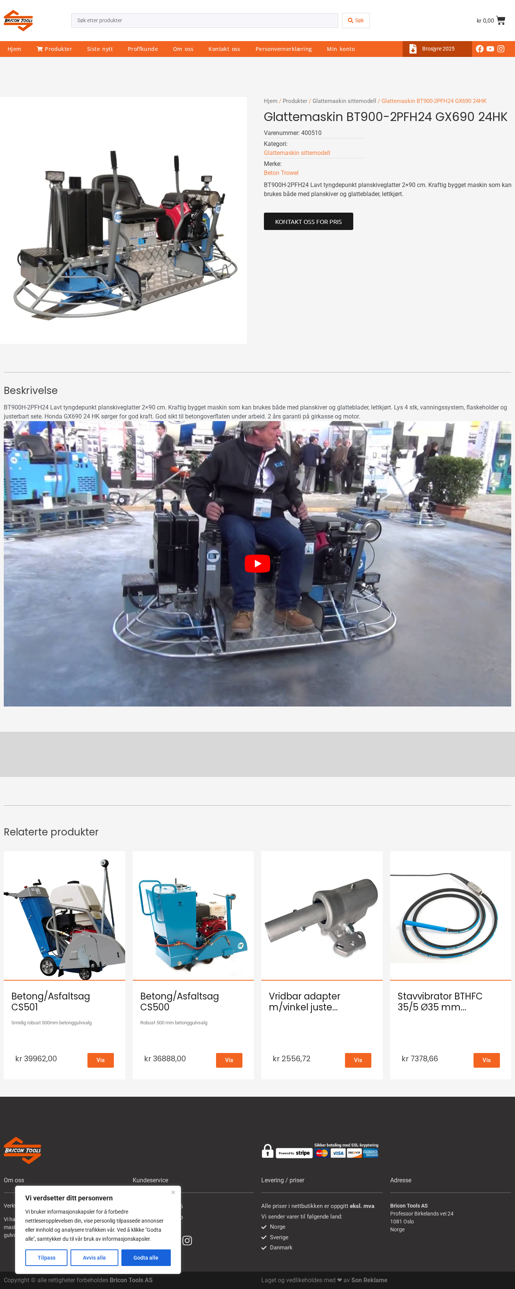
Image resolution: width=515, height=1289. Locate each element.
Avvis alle (94, 1258)
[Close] (173, 1192)
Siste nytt (100, 48)
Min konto (341, 48)
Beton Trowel (281, 172)
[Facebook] (480, 49)
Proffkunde (143, 48)
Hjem (14, 48)
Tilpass (46, 1258)
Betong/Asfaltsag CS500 (179, 1001)
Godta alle (145, 1258)
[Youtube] (490, 49)
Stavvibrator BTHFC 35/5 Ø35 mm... (440, 1001)
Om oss (183, 48)
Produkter (57, 48)
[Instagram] (501, 49)
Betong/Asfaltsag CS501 (50, 1001)
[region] (98, 1230)
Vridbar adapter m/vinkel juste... (304, 1001)
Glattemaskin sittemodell (344, 101)
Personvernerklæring (284, 48)
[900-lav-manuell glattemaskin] (123, 220)
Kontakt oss (224, 48)
